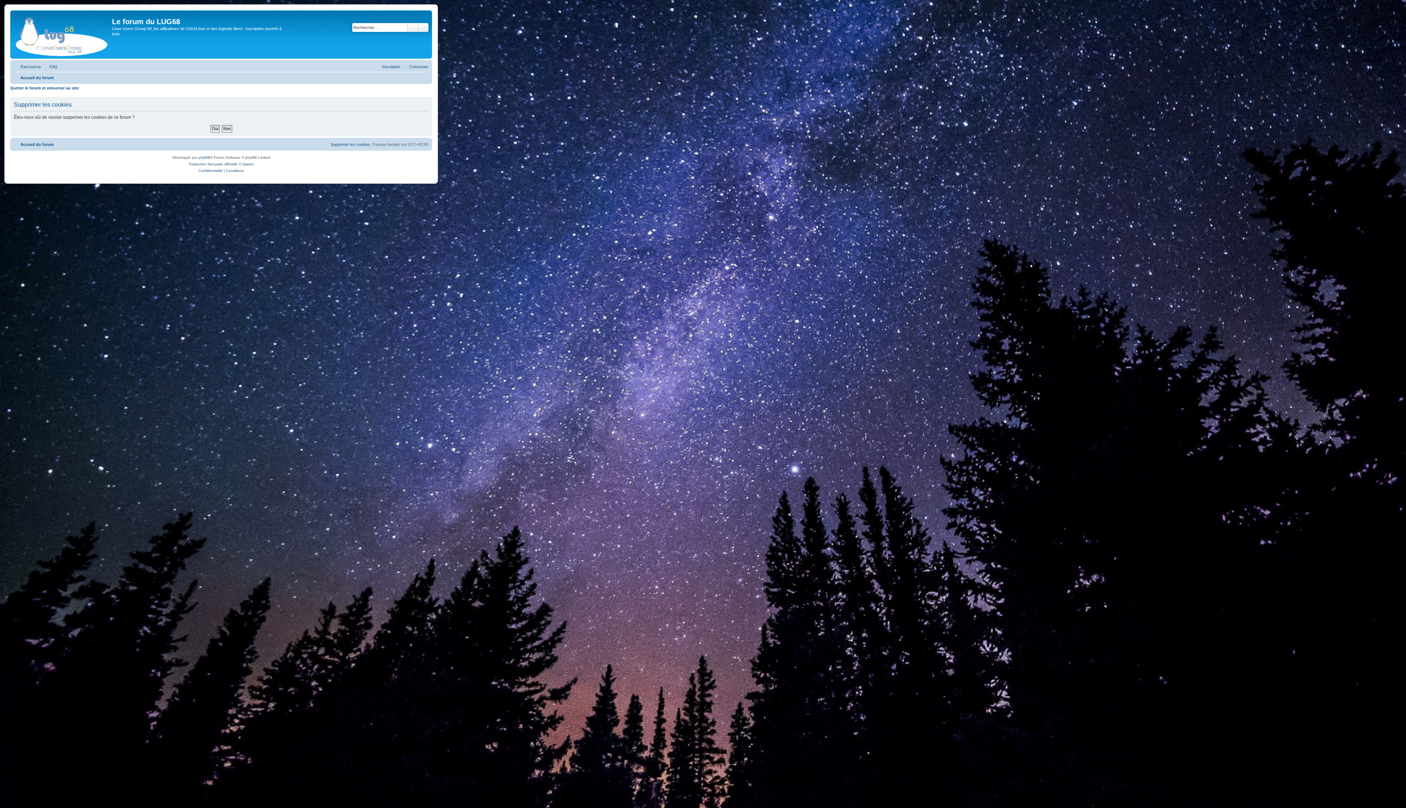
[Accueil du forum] (62, 34)
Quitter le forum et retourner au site (44, 88)
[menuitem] (50, 66)
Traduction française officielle (213, 164)
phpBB (204, 157)
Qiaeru (248, 164)
